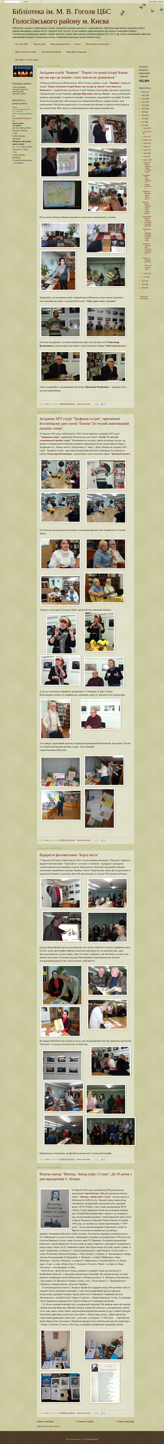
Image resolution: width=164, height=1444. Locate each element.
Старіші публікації (125, 1421)
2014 (143, 284)
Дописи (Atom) (54, 1426)
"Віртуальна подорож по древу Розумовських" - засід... (147, 234)
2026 (143, 92)
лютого (146, 273)
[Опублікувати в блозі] (97, 404)
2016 (143, 125)
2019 (143, 115)
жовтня (146, 136)
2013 (143, 288)
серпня (146, 143)
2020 (143, 112)
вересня (146, 140)
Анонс (77, 44)
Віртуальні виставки (25, 51)
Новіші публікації (45, 1421)
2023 (143, 102)
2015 (143, 281)
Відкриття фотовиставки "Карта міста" (69, 854)
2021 (143, 109)
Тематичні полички (51, 51)
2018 (143, 119)
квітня (145, 156)
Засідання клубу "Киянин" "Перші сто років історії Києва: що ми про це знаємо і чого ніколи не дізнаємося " (83, 74)
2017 (143, 122)
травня (146, 153)
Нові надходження (60, 44)
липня (145, 146)
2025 (143, 95)
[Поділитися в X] (100, 404)
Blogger (95, 1439)
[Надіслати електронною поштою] (95, 404)
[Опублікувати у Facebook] (102, 404)
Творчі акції (39, 44)
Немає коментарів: (84, 404)
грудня (146, 128)
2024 (143, 99)
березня (146, 160)
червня (146, 150)
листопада (147, 131)
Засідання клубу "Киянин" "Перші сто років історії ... (147, 167)
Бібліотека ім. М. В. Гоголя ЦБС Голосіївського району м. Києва (61, 15)
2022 (143, 105)
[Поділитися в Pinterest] (104, 404)
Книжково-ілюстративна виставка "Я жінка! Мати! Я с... (147, 249)
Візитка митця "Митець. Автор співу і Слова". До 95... (147, 207)
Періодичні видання (76, 51)
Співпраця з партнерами (144, 297)
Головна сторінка (85, 1421)
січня (145, 277)
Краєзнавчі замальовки (97, 44)
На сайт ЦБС (21, 44)
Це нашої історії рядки (27, 59)
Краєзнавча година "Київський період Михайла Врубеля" (147, 221)
